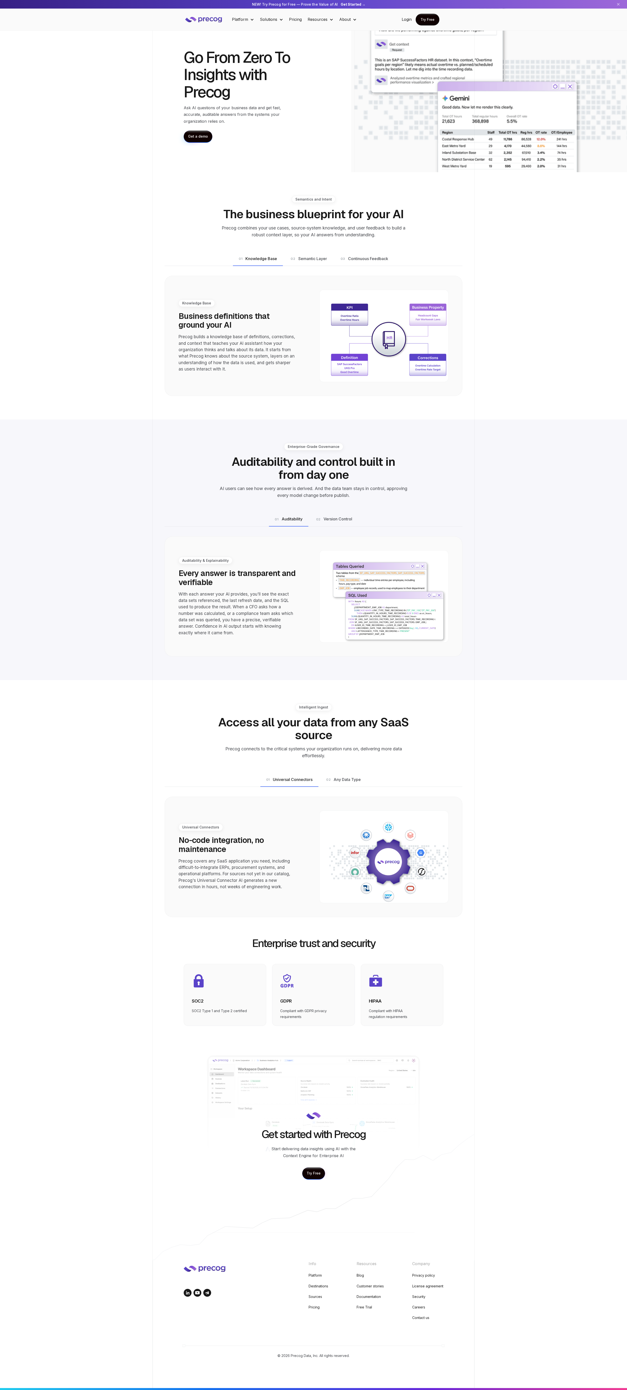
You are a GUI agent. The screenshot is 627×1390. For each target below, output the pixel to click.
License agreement (427, 1286)
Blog (360, 1275)
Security (418, 1296)
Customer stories (370, 1286)
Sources (315, 1296)
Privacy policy (423, 1275)
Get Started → (353, 4)
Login (407, 19)
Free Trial (364, 1307)
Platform (315, 1275)
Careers (418, 1307)
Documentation (369, 1296)
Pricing (295, 19)
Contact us (420, 1318)
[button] (243, 19)
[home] (207, 19)
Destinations (318, 1286)
